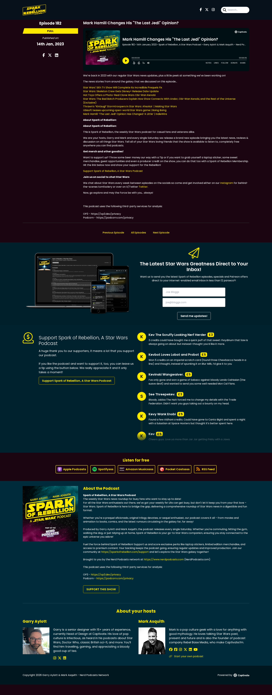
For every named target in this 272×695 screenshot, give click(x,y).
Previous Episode (113, 232)
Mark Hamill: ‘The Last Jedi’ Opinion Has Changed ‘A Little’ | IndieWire (125, 114)
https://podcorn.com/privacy (114, 578)
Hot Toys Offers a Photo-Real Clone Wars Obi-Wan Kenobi (119, 95)
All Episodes (138, 232)
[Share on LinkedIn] (56, 55)
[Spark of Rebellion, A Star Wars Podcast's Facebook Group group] (176, 649)
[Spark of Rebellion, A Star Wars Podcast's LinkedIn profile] (64, 658)
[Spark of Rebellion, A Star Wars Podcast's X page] (207, 10)
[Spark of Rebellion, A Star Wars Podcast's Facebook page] (200, 10)
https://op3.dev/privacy (106, 574)
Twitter (143, 187)
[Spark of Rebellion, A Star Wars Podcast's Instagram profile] (55, 658)
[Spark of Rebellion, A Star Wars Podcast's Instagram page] (213, 10)
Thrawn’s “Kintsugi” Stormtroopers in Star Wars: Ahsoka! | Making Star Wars (130, 106)
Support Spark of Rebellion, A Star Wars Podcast (113, 171)
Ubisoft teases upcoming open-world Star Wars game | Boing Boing (124, 110)
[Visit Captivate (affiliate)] (241, 675)
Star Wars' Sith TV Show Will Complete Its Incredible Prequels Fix (122, 87)
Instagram (226, 183)
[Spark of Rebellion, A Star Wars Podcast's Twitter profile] (60, 658)
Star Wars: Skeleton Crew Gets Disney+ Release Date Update (121, 91)
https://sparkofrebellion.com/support (125, 552)
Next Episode (161, 232)
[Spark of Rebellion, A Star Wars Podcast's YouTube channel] (196, 649)
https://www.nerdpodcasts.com (164, 559)
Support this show (101, 589)
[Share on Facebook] (43, 55)
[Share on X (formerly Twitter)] (50, 55)
